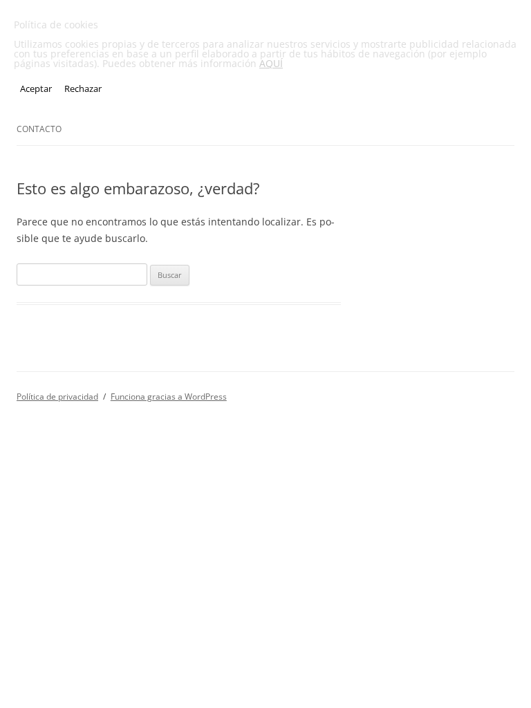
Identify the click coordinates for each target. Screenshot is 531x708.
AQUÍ (271, 63)
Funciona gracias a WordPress (169, 396)
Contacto (39, 129)
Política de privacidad (57, 396)
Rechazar (83, 88)
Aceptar (36, 88)
